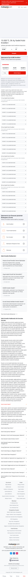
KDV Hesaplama (14, 519)
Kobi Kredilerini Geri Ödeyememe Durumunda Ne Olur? (13, 476)
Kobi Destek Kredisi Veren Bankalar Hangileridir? (10, 443)
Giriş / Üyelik (23, 7)
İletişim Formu (8, 498)
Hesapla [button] (14, 53)
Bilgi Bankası (8, 484)
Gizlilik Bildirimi (8, 491)
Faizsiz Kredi (21, 496)
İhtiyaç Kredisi (21, 484)
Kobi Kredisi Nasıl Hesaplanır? (8, 454)
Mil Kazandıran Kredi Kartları (14, 533)
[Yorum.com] (14, 560)
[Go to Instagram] (17, 553)
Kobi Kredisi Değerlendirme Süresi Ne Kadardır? (13, 465)
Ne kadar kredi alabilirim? (14, 523)
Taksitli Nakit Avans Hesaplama (14, 512)
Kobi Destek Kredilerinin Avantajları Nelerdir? (12, 461)
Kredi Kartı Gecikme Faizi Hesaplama (14, 516)
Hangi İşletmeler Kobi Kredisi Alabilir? (10, 447)
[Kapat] (26, 2)
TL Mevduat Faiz (14, 503)
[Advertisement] (14, 24)
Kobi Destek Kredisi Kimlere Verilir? (10, 439)
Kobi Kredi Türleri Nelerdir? (8, 469)
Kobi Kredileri (21, 491)
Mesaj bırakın (14, 568)
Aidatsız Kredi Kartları (14, 540)
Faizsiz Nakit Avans (21, 498)
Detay (5, 73)
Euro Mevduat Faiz (14, 507)
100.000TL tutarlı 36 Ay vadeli (8, 356)
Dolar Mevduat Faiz (14, 505)
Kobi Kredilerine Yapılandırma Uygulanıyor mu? (13, 458)
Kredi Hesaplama (21, 493)
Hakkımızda (8, 487)
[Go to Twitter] (11, 553)
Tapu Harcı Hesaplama (14, 521)
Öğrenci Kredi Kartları (14, 537)
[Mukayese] (6, 7)
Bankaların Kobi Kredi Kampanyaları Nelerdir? (12, 435)
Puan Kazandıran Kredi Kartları (14, 530)
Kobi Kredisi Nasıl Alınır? (7, 428)
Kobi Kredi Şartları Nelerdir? (8, 431)
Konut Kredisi (21, 487)
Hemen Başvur (17, 73)
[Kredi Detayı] (5, 64)
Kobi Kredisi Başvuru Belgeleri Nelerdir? (11, 451)
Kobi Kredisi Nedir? (6, 404)
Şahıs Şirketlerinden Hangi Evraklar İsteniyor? (12, 472)
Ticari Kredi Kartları (14, 535)
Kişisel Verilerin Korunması (8, 496)
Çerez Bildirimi (8, 493)
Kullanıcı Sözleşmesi (8, 489)
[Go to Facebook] (14, 553)
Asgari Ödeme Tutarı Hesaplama (14, 514)
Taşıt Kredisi (21, 489)
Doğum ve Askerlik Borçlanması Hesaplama (14, 526)
